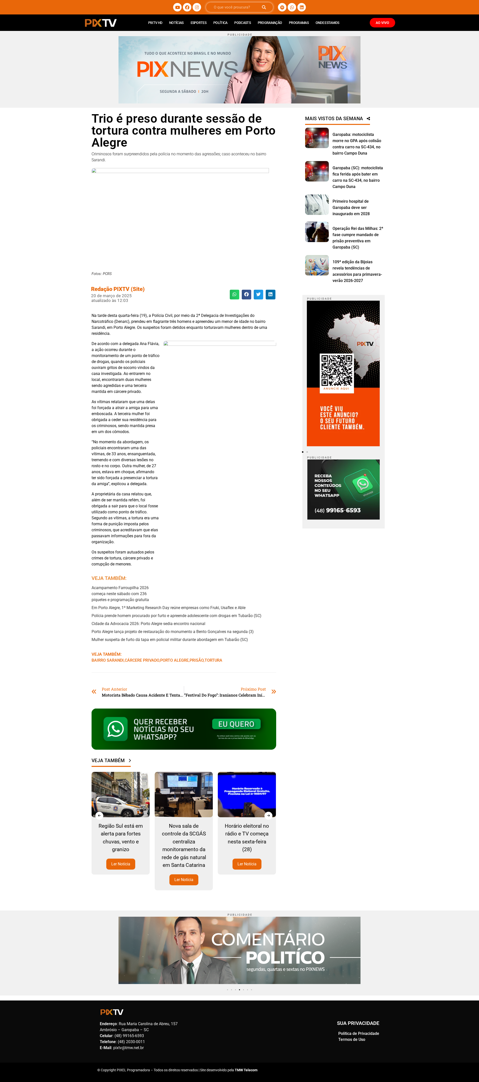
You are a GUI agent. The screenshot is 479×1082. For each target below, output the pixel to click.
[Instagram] (197, 7)
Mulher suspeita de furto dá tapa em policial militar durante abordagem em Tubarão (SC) (170, 639)
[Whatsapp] (292, 7)
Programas (299, 23)
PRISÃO (197, 660)
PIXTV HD (155, 23)
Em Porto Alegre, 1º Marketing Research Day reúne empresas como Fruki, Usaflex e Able (168, 607)
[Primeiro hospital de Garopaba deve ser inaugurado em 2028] (317, 204)
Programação (270, 23)
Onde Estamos (327, 23)
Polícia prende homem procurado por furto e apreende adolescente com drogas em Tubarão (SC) (176, 615)
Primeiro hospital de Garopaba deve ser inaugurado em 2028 (351, 207)
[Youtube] (177, 7)
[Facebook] (187, 7)
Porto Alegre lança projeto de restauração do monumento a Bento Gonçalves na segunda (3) (173, 631)
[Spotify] (282, 7)
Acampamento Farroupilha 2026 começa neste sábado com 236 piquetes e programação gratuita (120, 593)
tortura (213, 660)
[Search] (264, 7)
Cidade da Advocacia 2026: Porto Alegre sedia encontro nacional (148, 623)
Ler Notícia (120, 879)
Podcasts (242, 23)
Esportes (198, 23)
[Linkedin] (301, 7)
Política (220, 23)
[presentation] (99, 816)
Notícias (176, 23)
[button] (234, 294)
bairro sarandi (108, 660)
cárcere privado (142, 660)
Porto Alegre (174, 660)
